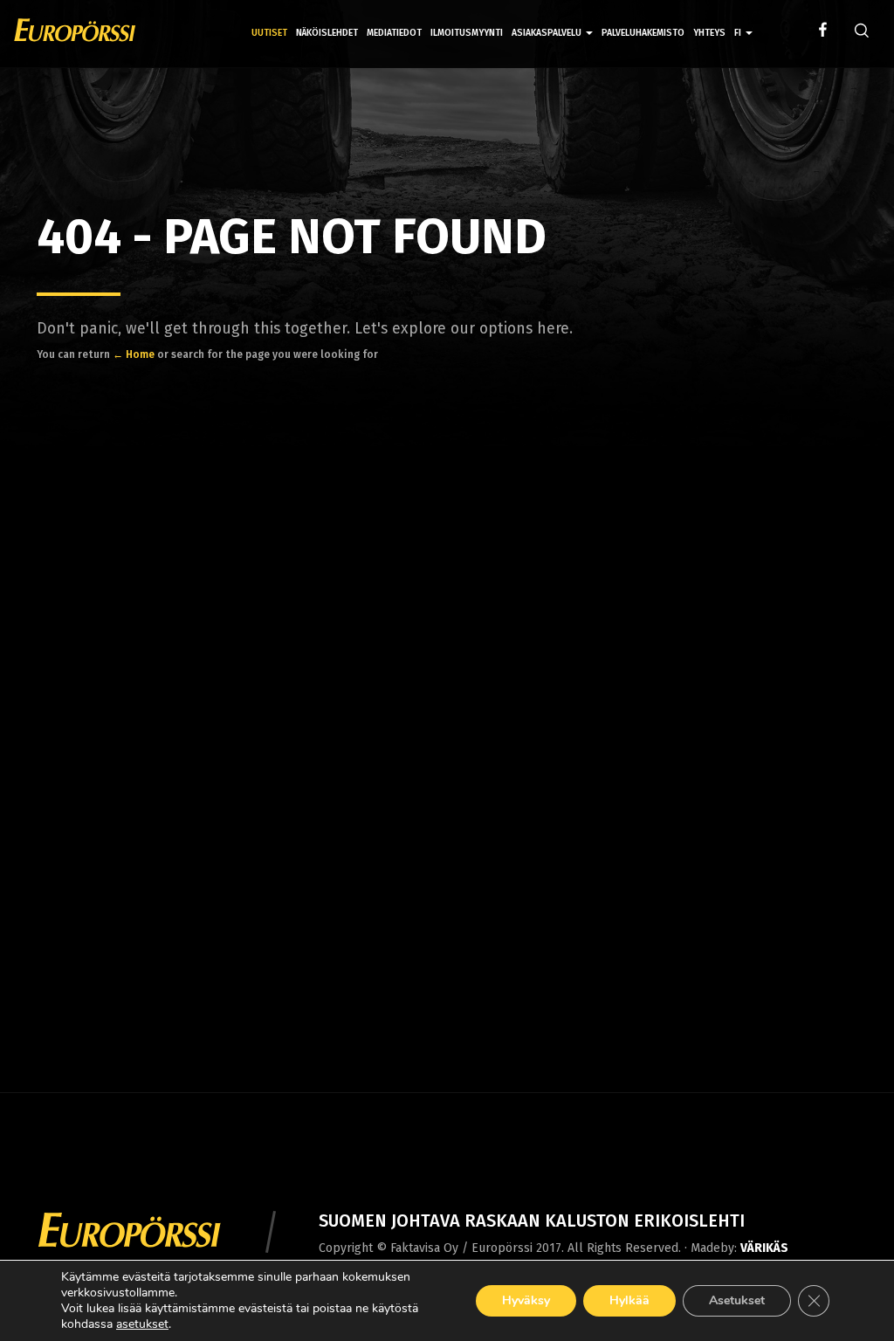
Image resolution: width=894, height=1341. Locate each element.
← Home (134, 354)
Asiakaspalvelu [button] (548, 32)
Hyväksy (526, 1300)
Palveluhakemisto (643, 32)
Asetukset (737, 1300)
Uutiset (269, 32)
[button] (743, 20)
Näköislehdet (327, 32)
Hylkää (629, 1300)
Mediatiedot (394, 32)
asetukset (142, 1324)
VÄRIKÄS (764, 1248)
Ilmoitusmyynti (466, 32)
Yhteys (709, 32)
